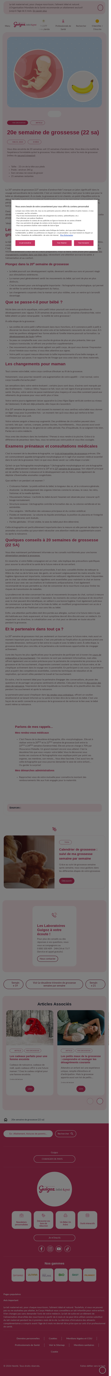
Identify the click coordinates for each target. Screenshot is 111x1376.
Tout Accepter (83, 243)
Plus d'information (66, 235)
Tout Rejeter (62, 243)
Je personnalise (25, 243)
